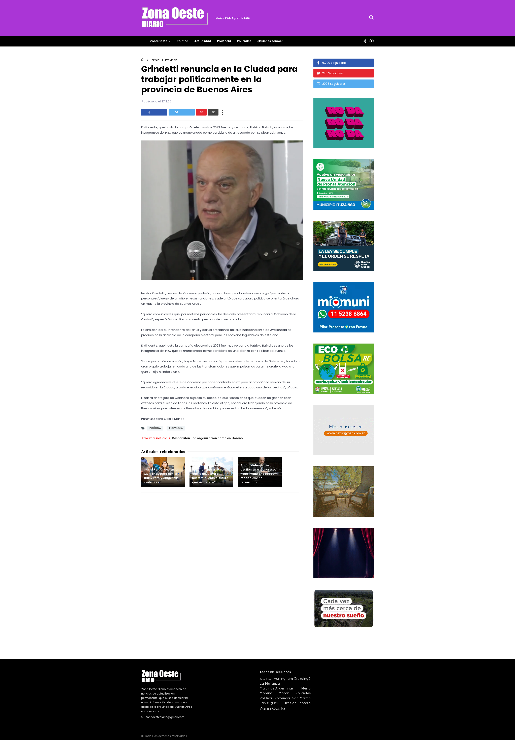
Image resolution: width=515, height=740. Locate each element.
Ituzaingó (302, 679)
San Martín (301, 698)
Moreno (266, 693)
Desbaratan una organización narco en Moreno (207, 438)
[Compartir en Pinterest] (201, 112)
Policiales (244, 41)
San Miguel (269, 703)
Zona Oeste (158, 41)
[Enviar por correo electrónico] (213, 112)
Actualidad (202, 41)
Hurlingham (283, 679)
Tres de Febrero (297, 703)
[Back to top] (505, 730)
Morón (283, 693)
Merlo (306, 688)
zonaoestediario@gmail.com (164, 717)
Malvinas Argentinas (277, 688)
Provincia (224, 41)
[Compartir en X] (182, 112)
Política (182, 41)
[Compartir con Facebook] (154, 112)
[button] (372, 41)
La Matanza (270, 683)
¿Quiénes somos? (270, 41)
